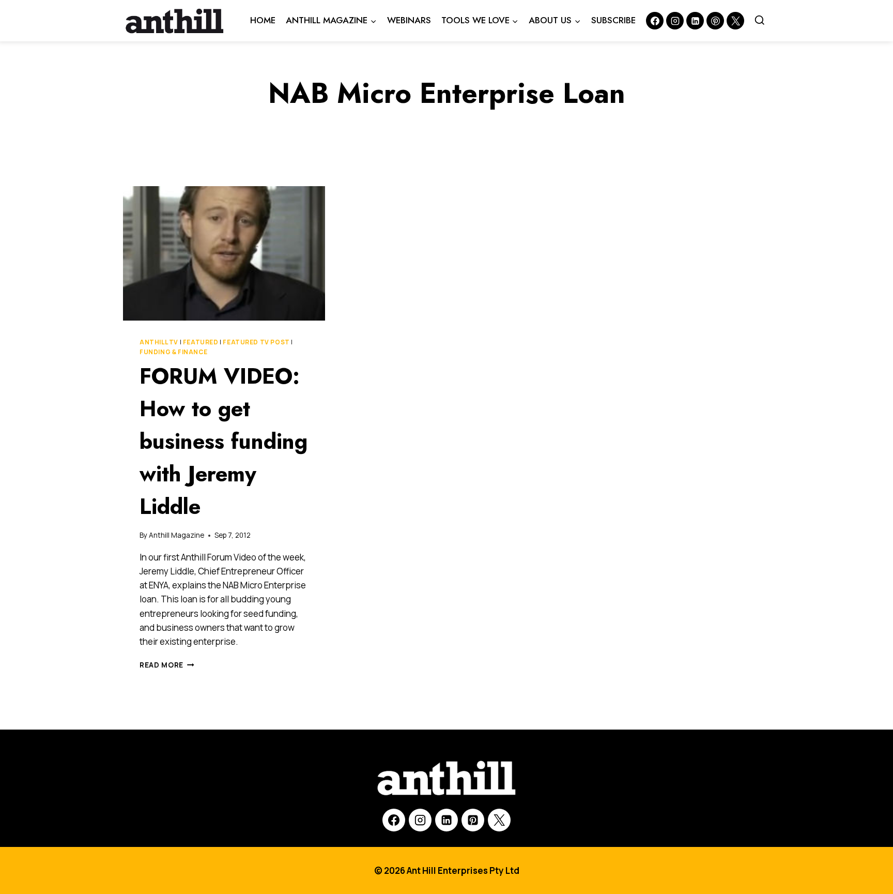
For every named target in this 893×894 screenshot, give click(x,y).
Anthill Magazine (176, 535)
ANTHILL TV (159, 342)
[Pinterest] (715, 20)
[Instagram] (675, 20)
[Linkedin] (695, 20)
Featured (201, 342)
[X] (499, 820)
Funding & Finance (173, 351)
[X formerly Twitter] (735, 20)
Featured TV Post (256, 342)
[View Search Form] (759, 20)
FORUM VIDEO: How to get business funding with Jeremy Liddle (223, 441)
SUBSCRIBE (613, 20)
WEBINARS (409, 20)
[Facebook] (655, 20)
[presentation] (224, 253)
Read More (167, 665)
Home (262, 20)
